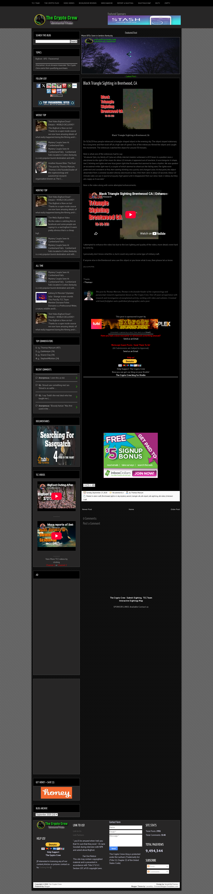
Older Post (175, 509)
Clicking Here (45, 867)
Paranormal (53, 58)
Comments (154, 871)
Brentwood (106, 496)
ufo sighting (153, 496)
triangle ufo (136, 496)
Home (131, 509)
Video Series (69, 3)
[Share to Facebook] (93, 485)
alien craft (97, 496)
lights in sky (115, 496)
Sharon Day (46, 355)
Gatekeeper (46, 351)
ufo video (162, 496)
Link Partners (78, 835)
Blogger (47, 886)
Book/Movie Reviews (87, 3)
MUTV (157, 3)
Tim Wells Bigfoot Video (59, 217)
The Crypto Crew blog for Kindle (130, 375)
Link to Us (77, 831)
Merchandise (107, 3)
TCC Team (36, 3)
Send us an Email (130, 338)
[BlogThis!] (87, 485)
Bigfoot (39, 58)
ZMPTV (167, 3)
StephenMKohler (48, 358)
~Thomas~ (88, 282)
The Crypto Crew (55, 884)
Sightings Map (144, 3)
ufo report (144, 496)
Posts (152, 866)
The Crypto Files (51, 3)
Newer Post (87, 509)
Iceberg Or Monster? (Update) (61, 293)
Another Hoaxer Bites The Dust (62, 163)
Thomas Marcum (48, 347)
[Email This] (84, 485)
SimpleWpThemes (171, 884)
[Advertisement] (130, 382)
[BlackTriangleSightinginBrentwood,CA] (110, 83)
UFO (45, 58)
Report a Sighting (125, 3)
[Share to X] (90, 485)
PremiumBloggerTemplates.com (166, 886)
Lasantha (149, 886)
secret (129, 496)
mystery (123, 496)
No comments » (118, 493)
